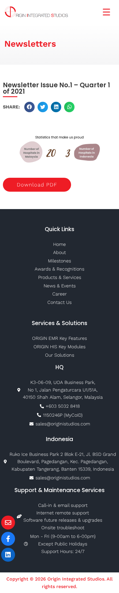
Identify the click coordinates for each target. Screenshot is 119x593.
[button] (29, 107)
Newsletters (30, 44)
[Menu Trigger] (103, 11)
